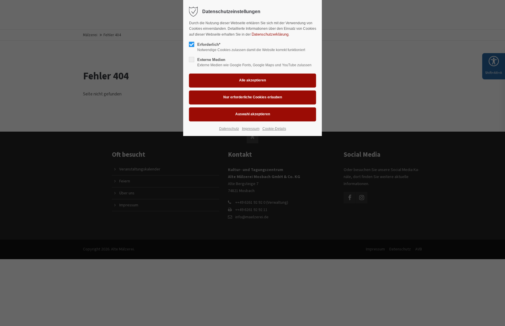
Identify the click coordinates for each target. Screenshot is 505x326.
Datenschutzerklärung (270, 34)
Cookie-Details (274, 129)
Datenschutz (229, 129)
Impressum (251, 129)
